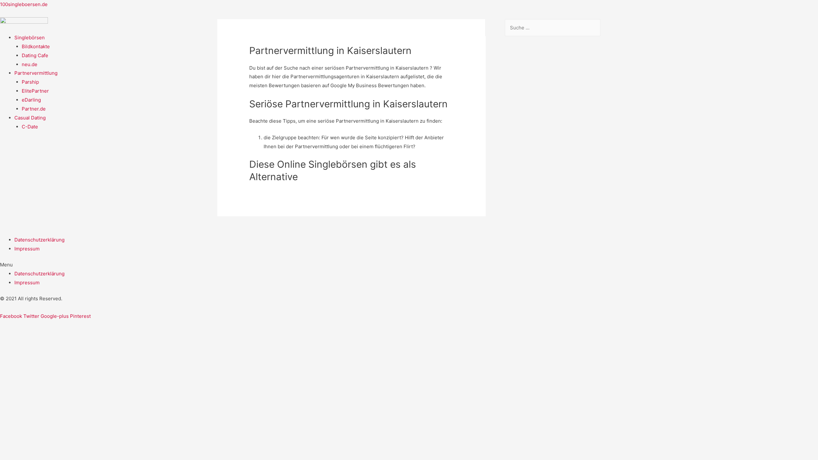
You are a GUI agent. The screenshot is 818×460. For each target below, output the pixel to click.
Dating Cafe (35, 55)
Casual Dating (30, 118)
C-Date (30, 127)
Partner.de (34, 109)
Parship (30, 82)
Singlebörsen (29, 37)
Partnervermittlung (36, 73)
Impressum (27, 249)
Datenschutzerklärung (39, 240)
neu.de (29, 64)
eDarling (31, 100)
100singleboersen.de (24, 4)
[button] (409, 264)
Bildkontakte (36, 46)
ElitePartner (35, 91)
